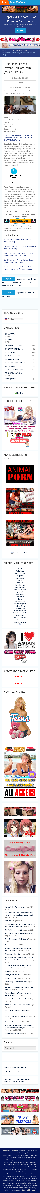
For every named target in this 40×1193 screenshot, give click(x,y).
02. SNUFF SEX (10, 340)
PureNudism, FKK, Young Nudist (15, 1067)
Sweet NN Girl (20, 601)
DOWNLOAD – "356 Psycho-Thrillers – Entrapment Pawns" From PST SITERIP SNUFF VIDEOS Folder (18, 138)
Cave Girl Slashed (11, 1022)
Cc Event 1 (9, 971)
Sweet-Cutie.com (20, 617)
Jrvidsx (20, 580)
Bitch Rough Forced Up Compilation (17, 1016)
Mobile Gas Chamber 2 (13, 1033)
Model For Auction (11, 978)
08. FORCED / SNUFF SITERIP (15, 363)
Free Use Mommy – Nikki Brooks (16, 939)
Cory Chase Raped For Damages (16, 1010)
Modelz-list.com (20, 622)
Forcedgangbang (20, 587)
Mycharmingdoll (20, 604)
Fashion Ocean (20, 606)
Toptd (20, 599)
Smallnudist (20, 597)
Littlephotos (20, 576)
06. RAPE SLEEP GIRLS (13, 356)
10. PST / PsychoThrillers (21, 87)
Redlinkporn (20, 571)
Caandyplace (20, 578)
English (10, 319)
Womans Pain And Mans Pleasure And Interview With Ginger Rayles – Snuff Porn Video (19, 1027)
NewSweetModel (20, 610)
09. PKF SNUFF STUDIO (13, 366)
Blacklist (20, 592)
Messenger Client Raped (13, 954)
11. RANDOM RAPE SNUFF (14, 373)
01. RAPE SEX (10, 334)
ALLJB (20, 569)
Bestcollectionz (20, 620)
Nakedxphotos (20, 573)
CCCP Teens (20, 594)
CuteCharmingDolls (20, 613)
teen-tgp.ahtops (20, 590)
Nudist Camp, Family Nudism (14, 1072)
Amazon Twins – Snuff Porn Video (17, 1005)
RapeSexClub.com (10, 1151)
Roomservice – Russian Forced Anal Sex (19, 933)
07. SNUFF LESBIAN (12, 359)
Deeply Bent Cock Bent (13, 975)
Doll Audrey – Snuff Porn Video (16, 982)
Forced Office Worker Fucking (15, 907)
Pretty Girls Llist (20, 608)
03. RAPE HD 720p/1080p (14, 345)
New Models (20, 615)
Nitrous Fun (9, 945)
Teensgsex (20, 583)
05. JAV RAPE (10, 352)
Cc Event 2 (9, 921)
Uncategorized (10, 379)
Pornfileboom (20, 585)
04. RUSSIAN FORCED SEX (14, 349)
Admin (21, 83)
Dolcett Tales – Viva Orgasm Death (17, 999)
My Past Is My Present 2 (13, 930)
